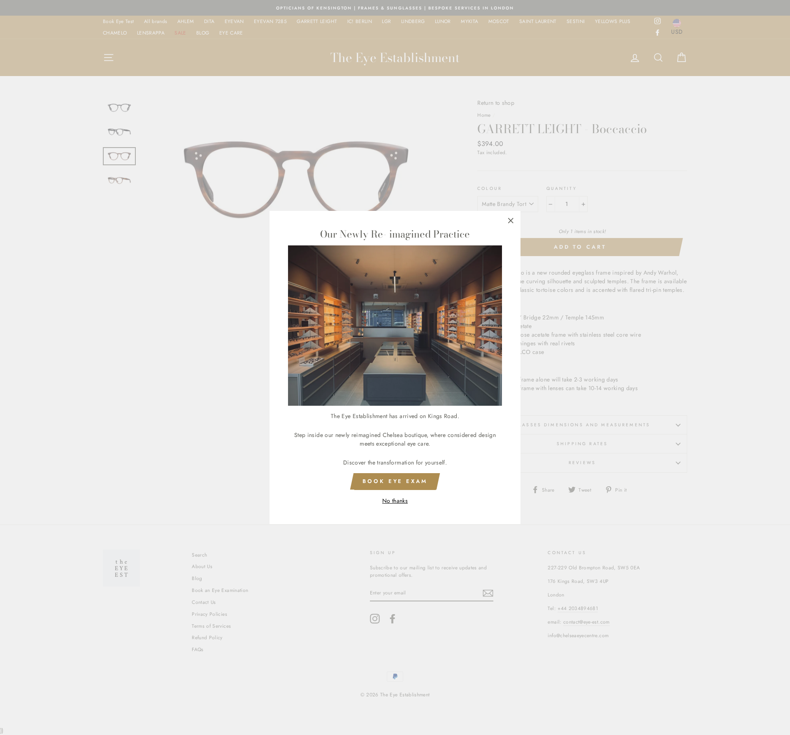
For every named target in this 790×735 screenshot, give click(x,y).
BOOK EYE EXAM (395, 481)
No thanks (395, 501)
